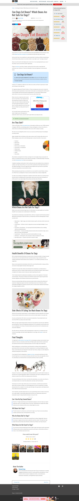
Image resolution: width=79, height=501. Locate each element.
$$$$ (63, 16)
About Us (21, 498)
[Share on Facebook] (13, 24)
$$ (63, 27)
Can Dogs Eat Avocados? (24, 118)
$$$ (63, 21)
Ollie (56, 13)
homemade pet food (19, 160)
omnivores (18, 66)
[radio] (26, 439)
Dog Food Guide (15, 485)
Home (13, 8)
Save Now (40, 105)
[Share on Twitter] (16, 24)
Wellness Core (58, 35)
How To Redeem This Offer (39, 109)
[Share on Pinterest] (19, 24)
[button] (65, 1)
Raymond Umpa (20, 18)
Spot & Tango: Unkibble (59, 19)
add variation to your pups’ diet (25, 340)
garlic (42, 332)
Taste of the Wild (58, 29)
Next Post (46, 482)
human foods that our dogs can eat (21, 54)
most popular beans (26, 125)
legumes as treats (31, 354)
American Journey (58, 24)
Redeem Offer (57, 4)
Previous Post (16, 482)
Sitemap (57, 498)
